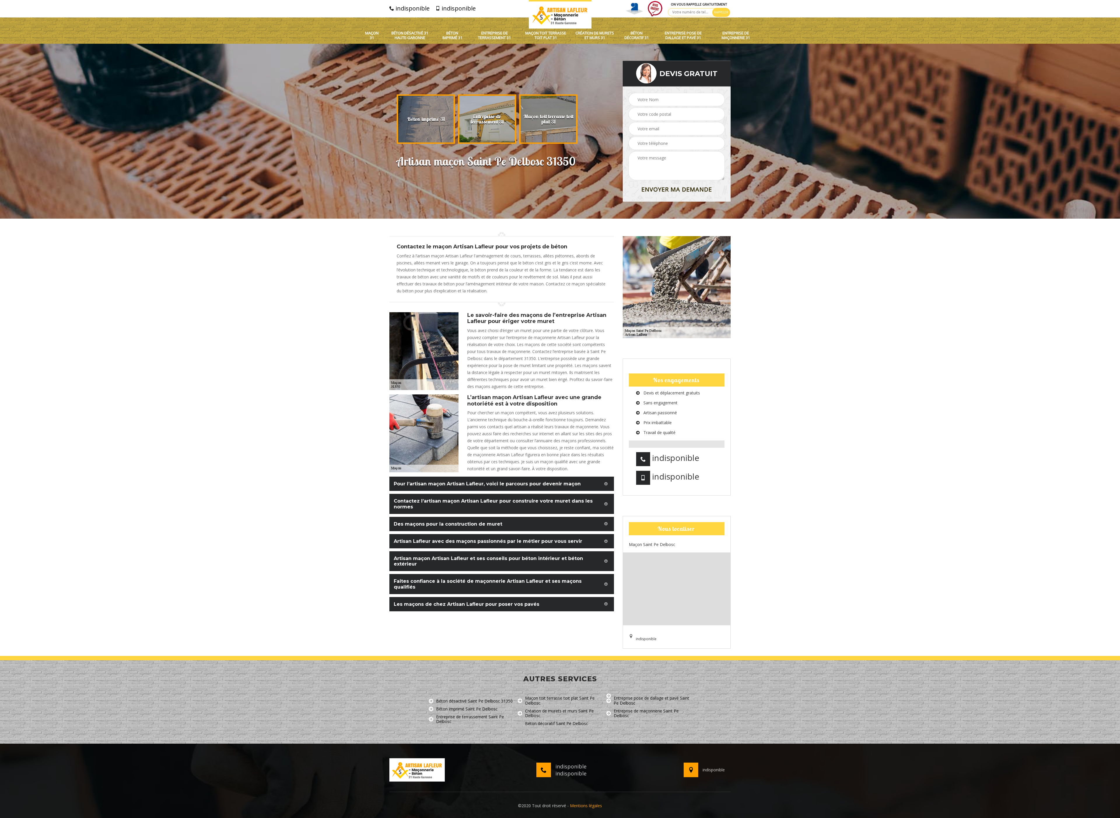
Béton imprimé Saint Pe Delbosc (467, 709)
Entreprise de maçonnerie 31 (736, 35)
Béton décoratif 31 (636, 35)
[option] (425, 119)
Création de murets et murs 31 (594, 35)
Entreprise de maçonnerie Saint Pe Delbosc (646, 714)
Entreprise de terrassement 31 (494, 35)
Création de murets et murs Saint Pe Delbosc (559, 714)
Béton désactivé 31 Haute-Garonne (409, 35)
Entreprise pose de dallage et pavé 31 (683, 35)
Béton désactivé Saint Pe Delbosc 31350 (474, 701)
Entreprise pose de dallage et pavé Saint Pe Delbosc (651, 701)
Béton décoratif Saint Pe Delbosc (556, 723)
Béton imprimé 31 (452, 35)
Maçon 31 (372, 35)
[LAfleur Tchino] (560, 14)
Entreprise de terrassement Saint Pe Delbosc (470, 719)
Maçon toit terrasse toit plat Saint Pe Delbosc (560, 701)
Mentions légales (586, 805)
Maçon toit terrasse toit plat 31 (545, 35)
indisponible (412, 8)
